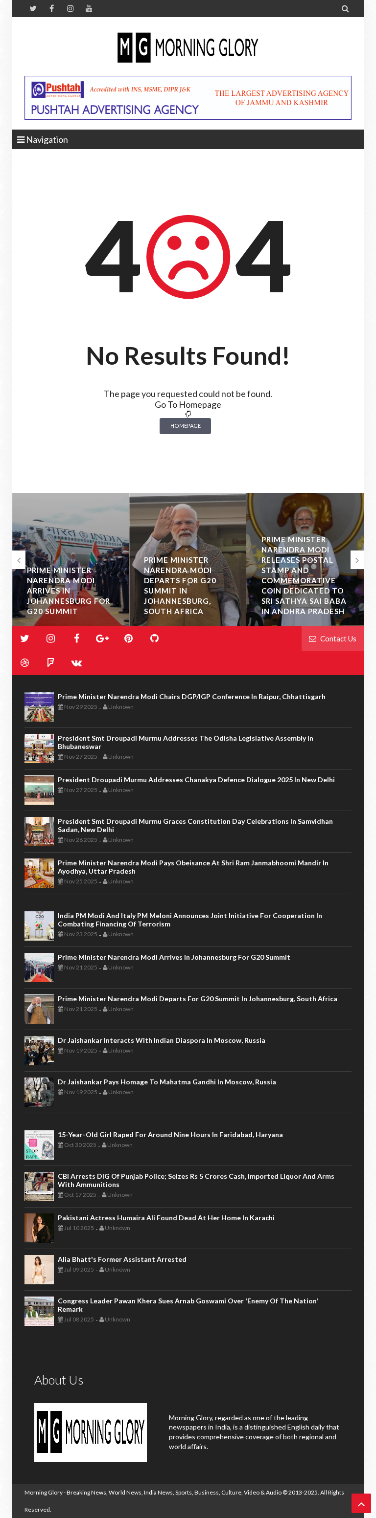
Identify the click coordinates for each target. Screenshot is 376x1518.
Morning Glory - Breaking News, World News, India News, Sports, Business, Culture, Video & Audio (153, 1492)
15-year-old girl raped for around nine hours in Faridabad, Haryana (170, 1134)
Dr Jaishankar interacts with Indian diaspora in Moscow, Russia (161, 1040)
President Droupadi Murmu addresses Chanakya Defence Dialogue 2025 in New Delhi (196, 779)
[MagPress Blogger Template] (188, 49)
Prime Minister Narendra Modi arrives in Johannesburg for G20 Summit (68, 591)
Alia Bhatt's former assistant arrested (122, 1259)
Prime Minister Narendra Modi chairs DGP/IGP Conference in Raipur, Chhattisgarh (192, 696)
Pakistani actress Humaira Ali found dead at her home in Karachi (166, 1217)
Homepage (185, 425)
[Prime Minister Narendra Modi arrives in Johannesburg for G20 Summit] (70, 560)
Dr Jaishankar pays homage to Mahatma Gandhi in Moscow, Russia (167, 1082)
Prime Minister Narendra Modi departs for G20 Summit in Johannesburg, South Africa (197, 998)
